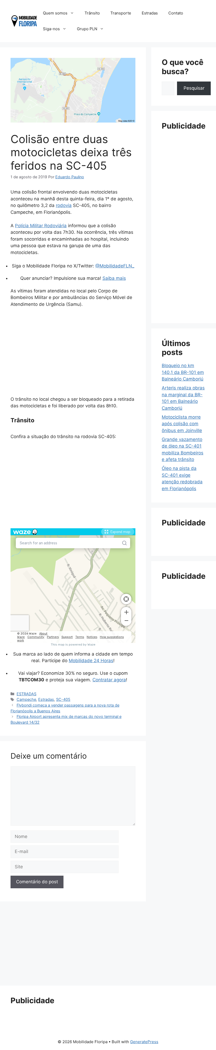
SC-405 (63, 699)
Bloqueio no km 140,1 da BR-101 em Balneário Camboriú (183, 372)
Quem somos (55, 13)
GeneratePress (144, 1041)
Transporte (120, 13)
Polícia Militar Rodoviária (41, 225)
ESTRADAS (26, 694)
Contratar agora (109, 679)
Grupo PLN (87, 28)
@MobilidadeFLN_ (114, 265)
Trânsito (92, 13)
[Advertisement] (73, 351)
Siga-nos (51, 28)
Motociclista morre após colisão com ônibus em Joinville (182, 423)
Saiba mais (114, 278)
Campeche (26, 699)
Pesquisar (194, 88)
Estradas (150, 13)
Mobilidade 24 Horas (91, 660)
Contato (175, 13)
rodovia (64, 205)
